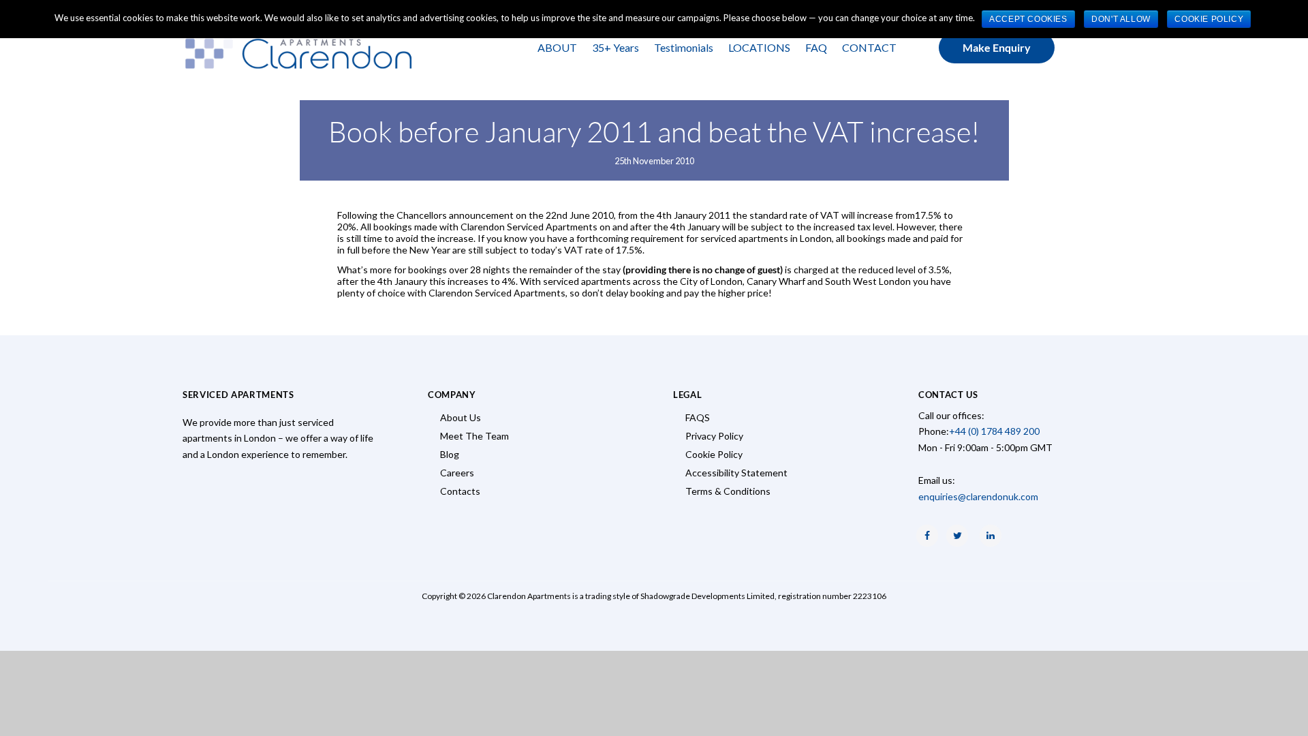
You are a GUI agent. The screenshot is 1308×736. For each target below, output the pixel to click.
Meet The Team (474, 436)
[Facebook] (927, 535)
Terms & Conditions (727, 491)
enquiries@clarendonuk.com (978, 496)
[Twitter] (957, 535)
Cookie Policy (714, 454)
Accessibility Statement (736, 472)
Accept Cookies (1028, 19)
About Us (460, 417)
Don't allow (1121, 19)
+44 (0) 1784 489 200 (994, 431)
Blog (449, 454)
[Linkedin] (990, 535)
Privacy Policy (714, 436)
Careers (457, 472)
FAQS (697, 417)
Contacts (460, 491)
